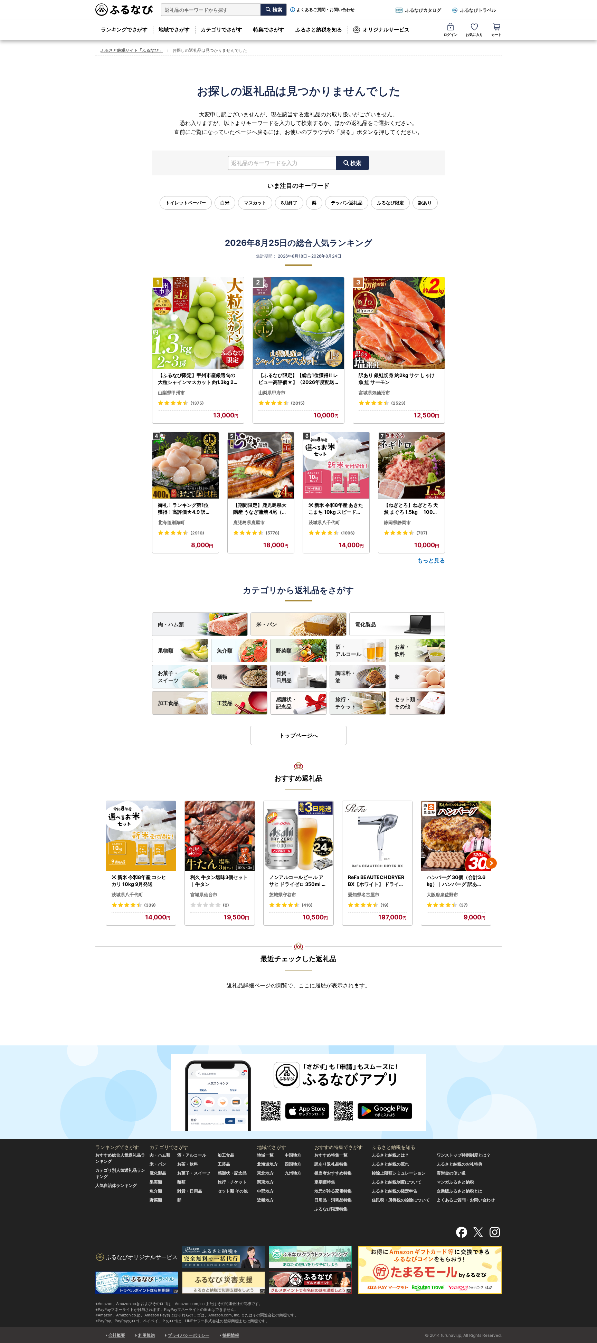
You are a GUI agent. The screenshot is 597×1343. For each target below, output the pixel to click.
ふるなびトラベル (478, 10)
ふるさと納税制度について (396, 1182)
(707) (421, 532)
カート (496, 34)
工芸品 (225, 703)
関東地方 (265, 1182)
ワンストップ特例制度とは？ (464, 1155)
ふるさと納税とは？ (390, 1155)
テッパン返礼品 (346, 202)
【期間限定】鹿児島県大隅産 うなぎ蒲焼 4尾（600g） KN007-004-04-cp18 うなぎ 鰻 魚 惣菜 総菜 (260, 508)
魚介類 (225, 650)
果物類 (165, 650)
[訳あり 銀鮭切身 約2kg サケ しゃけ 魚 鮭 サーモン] (399, 323)
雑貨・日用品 (284, 677)
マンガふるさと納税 (455, 1182)
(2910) (197, 532)
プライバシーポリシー (188, 1335)
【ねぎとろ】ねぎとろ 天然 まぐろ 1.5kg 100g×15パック (411, 508)
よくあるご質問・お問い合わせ (325, 10)
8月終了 (289, 202)
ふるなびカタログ (423, 10)
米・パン (266, 624)
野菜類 (284, 650)
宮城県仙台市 (203, 894)
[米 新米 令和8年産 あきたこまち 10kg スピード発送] (336, 465)
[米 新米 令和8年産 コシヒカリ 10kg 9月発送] (141, 836)
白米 (224, 202)
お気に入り (474, 34)
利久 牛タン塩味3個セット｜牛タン (219, 880)
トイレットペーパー (185, 202)
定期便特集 (324, 1182)
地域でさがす (174, 29)
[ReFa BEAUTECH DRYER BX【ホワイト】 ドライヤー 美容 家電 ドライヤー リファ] (377, 836)
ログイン (450, 34)
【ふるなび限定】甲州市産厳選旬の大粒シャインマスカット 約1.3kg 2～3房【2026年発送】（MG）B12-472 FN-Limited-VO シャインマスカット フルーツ (197, 378)
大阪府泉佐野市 (442, 894)
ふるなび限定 (390, 202)
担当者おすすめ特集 (333, 1173)
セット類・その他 (407, 703)
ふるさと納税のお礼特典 (459, 1164)
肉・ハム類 (171, 624)
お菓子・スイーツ (168, 677)
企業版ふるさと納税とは (459, 1191)
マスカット (255, 202)
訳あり (425, 202)
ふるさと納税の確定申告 (394, 1191)
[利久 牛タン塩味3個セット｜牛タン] (220, 836)
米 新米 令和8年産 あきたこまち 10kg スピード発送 (336, 508)
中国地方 (293, 1155)
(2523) (398, 403)
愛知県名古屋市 (363, 894)
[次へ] (491, 863)
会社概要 (116, 1335)
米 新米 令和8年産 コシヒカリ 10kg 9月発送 (139, 880)
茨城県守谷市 (282, 894)
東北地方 (265, 1173)
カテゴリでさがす (221, 29)
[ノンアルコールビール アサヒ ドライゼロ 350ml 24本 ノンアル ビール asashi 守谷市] (298, 836)
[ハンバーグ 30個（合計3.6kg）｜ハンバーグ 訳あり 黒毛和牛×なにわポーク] (456, 836)
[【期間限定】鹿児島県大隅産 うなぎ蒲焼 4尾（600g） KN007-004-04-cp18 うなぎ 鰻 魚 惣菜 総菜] (261, 465)
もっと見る (431, 560)
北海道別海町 (171, 522)
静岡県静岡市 (397, 522)
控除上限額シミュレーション (399, 1173)
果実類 (156, 1182)
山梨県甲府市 (271, 392)
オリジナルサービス (386, 29)
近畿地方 (265, 1199)
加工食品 (168, 703)
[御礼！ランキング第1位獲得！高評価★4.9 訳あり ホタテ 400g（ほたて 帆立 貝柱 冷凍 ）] (185, 465)
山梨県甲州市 (171, 392)
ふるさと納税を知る (318, 29)
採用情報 (230, 1335)
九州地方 (293, 1173)
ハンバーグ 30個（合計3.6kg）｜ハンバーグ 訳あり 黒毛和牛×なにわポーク (456, 880)
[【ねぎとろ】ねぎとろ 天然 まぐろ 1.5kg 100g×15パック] (411, 465)
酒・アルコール (348, 650)
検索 (355, 163)
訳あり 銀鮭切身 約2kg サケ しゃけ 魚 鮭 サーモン (397, 378)
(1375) (197, 403)
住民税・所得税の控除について (401, 1199)
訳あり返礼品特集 (331, 1164)
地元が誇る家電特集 (333, 1191)
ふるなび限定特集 (331, 1208)
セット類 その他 (233, 1191)
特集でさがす (268, 29)
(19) (384, 905)
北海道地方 (267, 1164)
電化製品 (365, 624)
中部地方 (265, 1191)
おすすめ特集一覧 (331, 1155)
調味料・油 (345, 677)
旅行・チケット (345, 703)
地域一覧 (265, 1155)
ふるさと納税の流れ (390, 1164)
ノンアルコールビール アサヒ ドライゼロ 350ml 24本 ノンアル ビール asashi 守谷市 (298, 880)
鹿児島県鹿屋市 (249, 522)
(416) (307, 905)
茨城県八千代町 (324, 522)
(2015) (298, 403)
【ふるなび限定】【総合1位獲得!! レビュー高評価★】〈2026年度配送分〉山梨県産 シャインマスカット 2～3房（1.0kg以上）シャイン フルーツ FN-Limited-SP (298, 378)
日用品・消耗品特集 (333, 1199)
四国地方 (293, 1164)
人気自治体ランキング (116, 1185)
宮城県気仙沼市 (374, 392)
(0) (226, 905)
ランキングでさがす (124, 29)
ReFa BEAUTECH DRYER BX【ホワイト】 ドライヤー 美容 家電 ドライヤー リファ (376, 880)
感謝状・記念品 (286, 703)
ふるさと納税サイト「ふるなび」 (132, 50)
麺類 (222, 677)
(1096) (348, 532)
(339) (150, 905)
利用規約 (146, 1335)
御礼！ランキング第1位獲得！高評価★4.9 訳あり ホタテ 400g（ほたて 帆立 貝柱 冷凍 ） (185, 508)
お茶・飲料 (402, 650)
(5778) (272, 532)
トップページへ (298, 735)
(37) (463, 905)
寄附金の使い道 (451, 1173)
